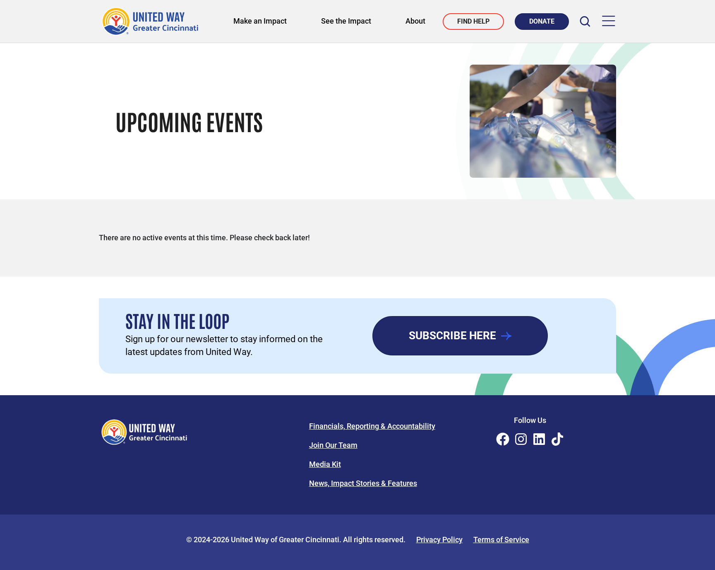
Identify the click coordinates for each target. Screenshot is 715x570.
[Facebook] (503, 439)
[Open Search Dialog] (585, 21)
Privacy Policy (439, 539)
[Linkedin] (539, 439)
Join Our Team (333, 445)
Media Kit (325, 464)
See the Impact (346, 21)
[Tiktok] (557, 439)
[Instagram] (521, 439)
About (415, 21)
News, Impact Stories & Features (363, 483)
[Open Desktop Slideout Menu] (608, 21)
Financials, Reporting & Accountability (372, 426)
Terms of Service (501, 539)
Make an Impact (260, 21)
